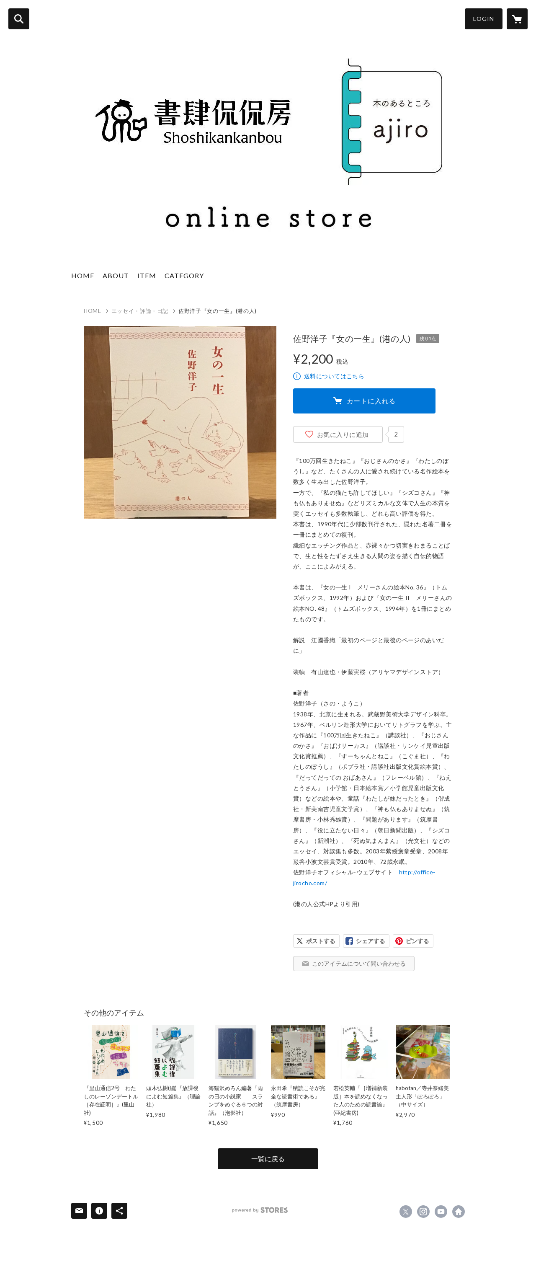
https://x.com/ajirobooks (405, 1211)
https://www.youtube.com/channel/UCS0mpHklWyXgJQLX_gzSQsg (441, 1211)
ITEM (146, 275)
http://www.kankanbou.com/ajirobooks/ (458, 1211)
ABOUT (116, 275)
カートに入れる (371, 401)
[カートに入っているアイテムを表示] (517, 18)
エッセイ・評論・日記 (140, 311)
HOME (82, 275)
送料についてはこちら (334, 376)
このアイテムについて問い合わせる (359, 963)
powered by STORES (260, 1210)
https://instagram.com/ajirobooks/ (423, 1211)
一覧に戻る (268, 1159)
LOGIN (483, 18)
